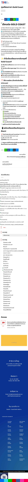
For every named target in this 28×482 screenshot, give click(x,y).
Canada (9, 429)
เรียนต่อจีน (5, 288)
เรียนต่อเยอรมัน (7, 280)
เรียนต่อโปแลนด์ (7, 297)
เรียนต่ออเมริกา (7, 278)
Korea (21, 454)
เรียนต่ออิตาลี (6, 293)
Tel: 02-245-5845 (14, 379)
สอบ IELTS (5, 263)
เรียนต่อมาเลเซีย (7, 242)
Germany (21, 429)
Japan (9, 438)
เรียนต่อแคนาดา (7, 274)
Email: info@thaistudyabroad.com (14, 394)
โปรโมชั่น (9, 422)
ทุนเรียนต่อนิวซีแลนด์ (7, 164)
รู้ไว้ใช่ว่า (5, 261)
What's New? (6, 253)
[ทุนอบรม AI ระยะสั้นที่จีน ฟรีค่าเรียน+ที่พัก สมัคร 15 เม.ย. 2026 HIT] (10, 206)
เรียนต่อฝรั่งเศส (6, 286)
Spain (9, 459)
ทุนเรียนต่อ (5, 265)
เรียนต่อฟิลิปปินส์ (7, 309)
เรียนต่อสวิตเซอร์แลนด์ (8, 307)
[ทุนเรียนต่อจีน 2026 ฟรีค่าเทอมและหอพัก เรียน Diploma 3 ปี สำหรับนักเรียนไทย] (10, 188)
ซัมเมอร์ (5, 246)
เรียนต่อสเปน (6, 305)
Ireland (9, 446)
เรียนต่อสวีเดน (6, 299)
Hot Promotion (7, 255)
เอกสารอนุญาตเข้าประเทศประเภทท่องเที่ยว (13, 250)
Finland (21, 442)
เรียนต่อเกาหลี (6, 303)
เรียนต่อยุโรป (6, 257)
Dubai (9, 442)
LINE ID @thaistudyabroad (14, 396)
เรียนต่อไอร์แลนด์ (7, 290)
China (21, 438)
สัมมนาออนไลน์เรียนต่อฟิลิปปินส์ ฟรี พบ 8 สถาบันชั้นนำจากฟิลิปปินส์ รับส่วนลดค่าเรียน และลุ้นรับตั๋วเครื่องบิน (16, 323)
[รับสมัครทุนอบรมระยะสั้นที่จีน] (11, 201)
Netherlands (10, 450)
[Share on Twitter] (8, 19)
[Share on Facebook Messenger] (17, 19)
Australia (10, 421)
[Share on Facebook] (5, 19)
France (9, 434)
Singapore (22, 434)
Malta (21, 450)
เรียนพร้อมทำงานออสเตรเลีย (10, 248)
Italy (20, 446)
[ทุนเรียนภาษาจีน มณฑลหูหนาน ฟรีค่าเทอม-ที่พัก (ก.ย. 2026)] (4, 213)
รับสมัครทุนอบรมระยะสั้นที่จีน (7, 203)
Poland (9, 454)
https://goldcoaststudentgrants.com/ (10, 98)
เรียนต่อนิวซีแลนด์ (7, 272)
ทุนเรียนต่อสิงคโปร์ (4, 180)
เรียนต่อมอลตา (6, 301)
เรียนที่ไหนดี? (6, 259)
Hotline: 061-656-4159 (14, 381)
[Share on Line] (14, 19)
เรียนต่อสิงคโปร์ (7, 282)
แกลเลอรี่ (6, 267)
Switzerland (22, 459)
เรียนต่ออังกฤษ (6, 276)
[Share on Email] (11, 19)
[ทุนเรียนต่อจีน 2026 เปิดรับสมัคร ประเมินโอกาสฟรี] (3, 219)
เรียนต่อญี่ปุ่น (6, 284)
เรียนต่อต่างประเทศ (7, 244)
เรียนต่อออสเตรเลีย (8, 269)
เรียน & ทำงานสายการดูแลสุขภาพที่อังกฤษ (16, 156)
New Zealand (22, 421)
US (20, 425)
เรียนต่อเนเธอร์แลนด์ (8, 295)
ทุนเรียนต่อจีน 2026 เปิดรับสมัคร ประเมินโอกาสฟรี (12, 222)
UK (8, 425)
